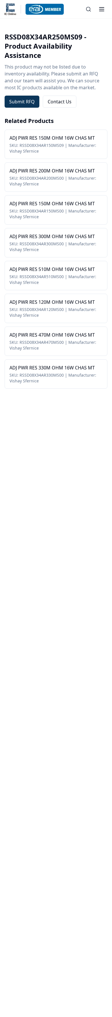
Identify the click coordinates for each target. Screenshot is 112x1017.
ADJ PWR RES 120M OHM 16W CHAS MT (52, 302)
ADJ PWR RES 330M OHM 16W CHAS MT (52, 368)
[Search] (88, 9)
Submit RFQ (22, 101)
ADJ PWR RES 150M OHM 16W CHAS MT (52, 138)
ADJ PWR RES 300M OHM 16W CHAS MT (52, 236)
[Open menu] (101, 9)
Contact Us (60, 101)
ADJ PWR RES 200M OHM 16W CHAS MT (52, 171)
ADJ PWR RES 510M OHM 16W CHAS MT (52, 269)
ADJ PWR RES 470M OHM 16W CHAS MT (52, 335)
